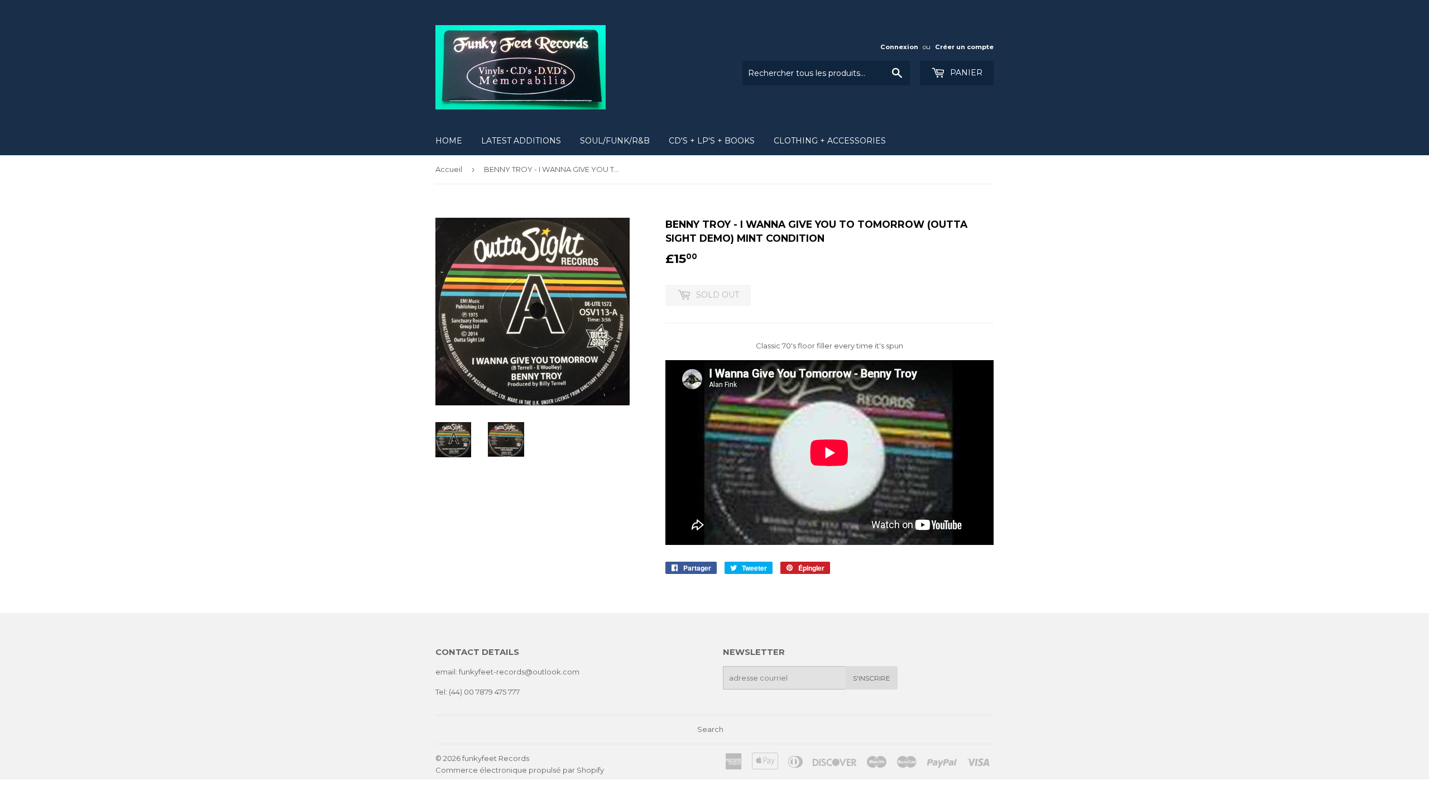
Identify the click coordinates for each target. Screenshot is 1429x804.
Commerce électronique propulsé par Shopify (519, 769)
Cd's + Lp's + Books (712, 141)
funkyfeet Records (495, 758)
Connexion (899, 47)
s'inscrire (871, 678)
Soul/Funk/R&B (615, 141)
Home (448, 141)
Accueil (448, 169)
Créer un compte (964, 47)
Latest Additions (521, 141)
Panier (965, 73)
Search (710, 729)
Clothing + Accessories (830, 141)
